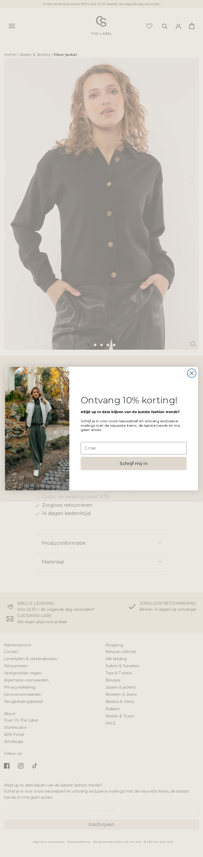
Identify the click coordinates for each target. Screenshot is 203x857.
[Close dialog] (191, 373)
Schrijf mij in (133, 463)
